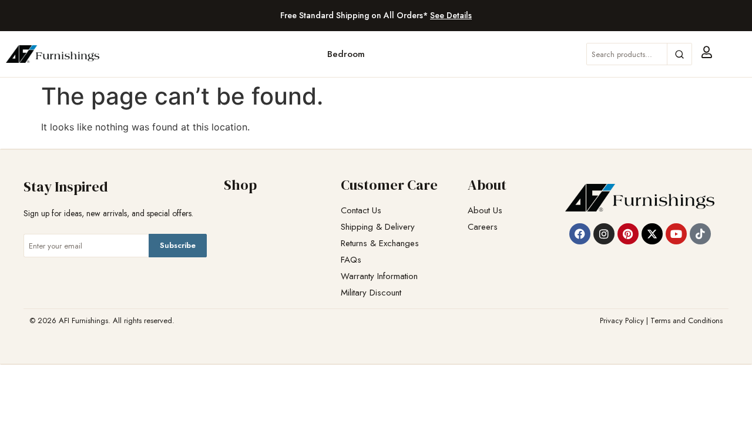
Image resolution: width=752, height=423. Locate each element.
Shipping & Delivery (378, 227)
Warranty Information (379, 276)
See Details (451, 15)
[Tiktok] (700, 233)
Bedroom (346, 54)
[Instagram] (604, 233)
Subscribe (178, 245)
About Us (485, 210)
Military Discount (371, 292)
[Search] (679, 54)
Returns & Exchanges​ (380, 243)
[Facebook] (579, 233)
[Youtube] (676, 233)
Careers (483, 227)
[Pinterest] (628, 233)
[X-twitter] (652, 233)
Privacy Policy (622, 320)
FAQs (351, 259)
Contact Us (361, 210)
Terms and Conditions (686, 320)
